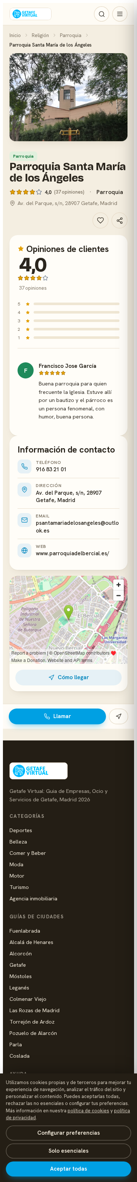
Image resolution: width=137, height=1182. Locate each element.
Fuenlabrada (24, 930)
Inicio (15, 35)
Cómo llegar (73, 677)
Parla (15, 1044)
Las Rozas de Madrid (34, 1010)
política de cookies (88, 1111)
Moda (16, 864)
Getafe (17, 964)
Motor (16, 875)
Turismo (19, 886)
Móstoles (20, 976)
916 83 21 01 (51, 469)
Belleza (18, 841)
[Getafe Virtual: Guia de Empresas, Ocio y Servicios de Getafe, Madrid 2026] (30, 14)
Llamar (62, 716)
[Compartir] (119, 220)
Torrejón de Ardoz (31, 1021)
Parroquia (70, 35)
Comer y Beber (27, 852)
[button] (68, 97)
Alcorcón (20, 953)
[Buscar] (101, 14)
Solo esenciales (68, 1150)
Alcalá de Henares (31, 941)
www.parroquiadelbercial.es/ (72, 553)
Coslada (19, 1055)
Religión (40, 35)
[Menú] (120, 14)
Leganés (19, 987)
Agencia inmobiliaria (33, 898)
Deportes (20, 830)
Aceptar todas (68, 1168)
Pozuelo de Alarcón (33, 1032)
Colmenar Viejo (27, 998)
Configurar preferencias (68, 1133)
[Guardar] (100, 220)
